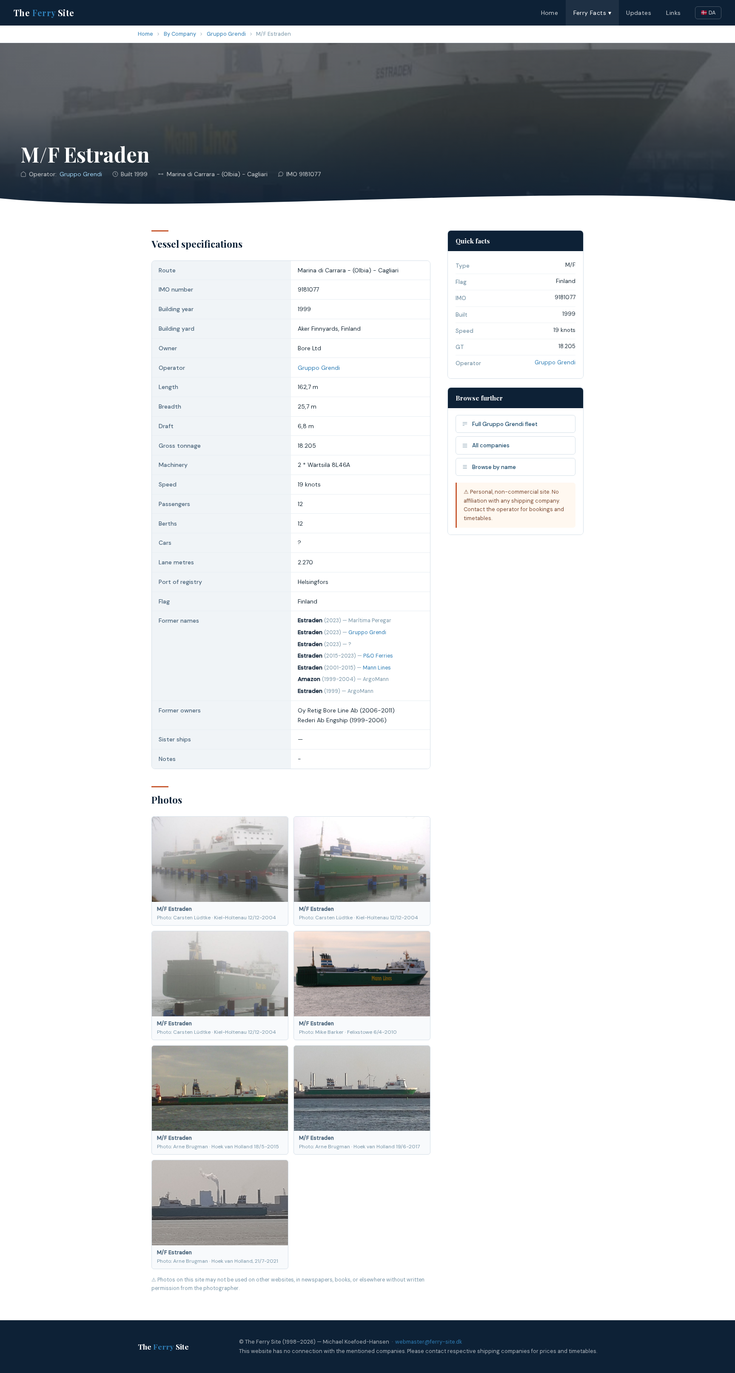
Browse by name (494, 467)
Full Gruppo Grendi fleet (505, 424)
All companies (491, 445)
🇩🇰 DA (708, 12)
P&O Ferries (378, 655)
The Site (44, 12)
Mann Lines (377, 667)
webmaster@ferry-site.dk (428, 1341)
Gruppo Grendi (226, 33)
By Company (180, 33)
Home (549, 13)
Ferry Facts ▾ (592, 13)
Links (673, 13)
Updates (638, 13)
